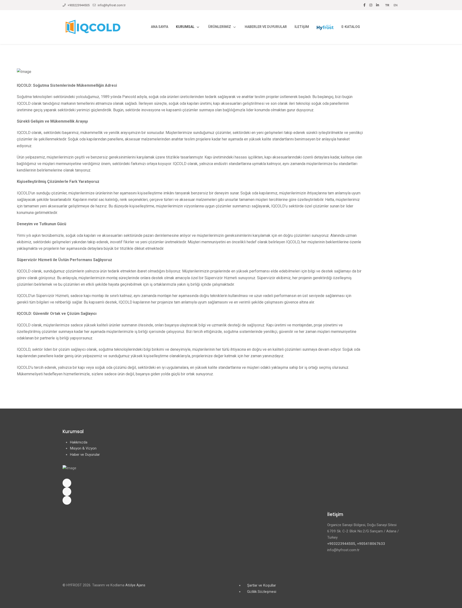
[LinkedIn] (377, 5)
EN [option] (396, 5)
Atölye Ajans (135, 585)
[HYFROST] (325, 27)
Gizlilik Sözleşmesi (261, 591)
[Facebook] (364, 5)
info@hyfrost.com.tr (112, 5)
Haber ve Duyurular (85, 454)
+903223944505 (79, 5)
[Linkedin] (231, 500)
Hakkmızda (78, 442)
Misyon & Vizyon (83, 448)
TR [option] (387, 5)
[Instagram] (370, 5)
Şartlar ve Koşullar (261, 585)
